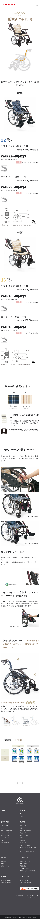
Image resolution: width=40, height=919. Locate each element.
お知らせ (22, 810)
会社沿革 (3, 863)
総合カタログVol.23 (25, 861)
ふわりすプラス (5, 842)
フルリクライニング (25, 845)
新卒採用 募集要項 (6, 880)
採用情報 (3, 876)
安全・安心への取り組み (26, 882)
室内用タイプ (23, 833)
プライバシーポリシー (32, 895)
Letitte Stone (4, 828)
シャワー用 (23, 842)
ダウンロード (24, 857)
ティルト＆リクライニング (27, 851)
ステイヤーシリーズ (6, 833)
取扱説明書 (23, 866)
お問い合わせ (19, 895)
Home (3, 810)
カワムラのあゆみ (24, 880)
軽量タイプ (23, 828)
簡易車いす (23, 840)
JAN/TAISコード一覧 (25, 868)
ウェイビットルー (5, 838)
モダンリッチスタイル (6, 830)
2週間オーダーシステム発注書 (27, 871)
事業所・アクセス (5, 866)
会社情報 (3, 857)
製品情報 (22, 822)
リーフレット (23, 863)
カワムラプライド (25, 876)
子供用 (22, 838)
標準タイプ (23, 825)
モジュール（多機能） (25, 830)
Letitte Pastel (4, 825)
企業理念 (3, 861)
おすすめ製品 (5, 822)
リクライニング (24, 835)
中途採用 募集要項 (6, 882)
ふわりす (3, 840)
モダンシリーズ (5, 835)
